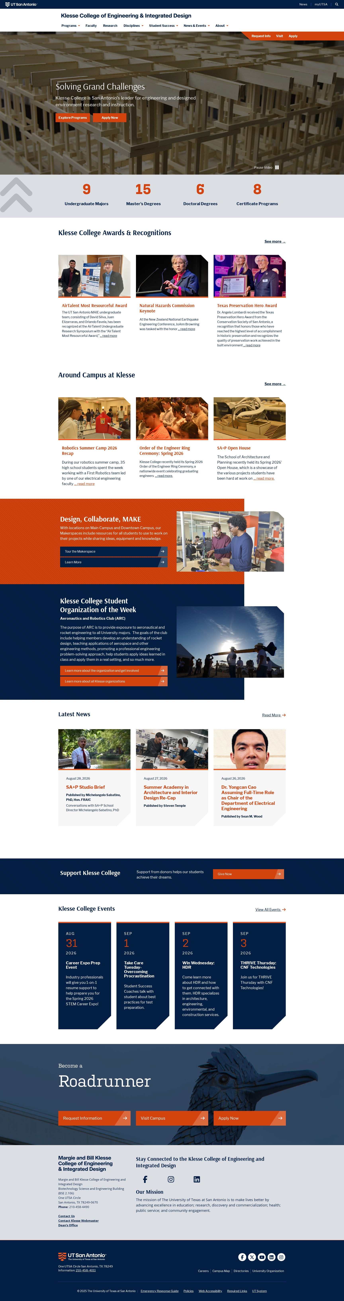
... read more (108, 336)
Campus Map (221, 1271)
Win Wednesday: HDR (198, 965)
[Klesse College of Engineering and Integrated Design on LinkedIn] (197, 1180)
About (220, 26)
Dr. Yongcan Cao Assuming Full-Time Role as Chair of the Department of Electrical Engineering (248, 797)
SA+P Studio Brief (85, 787)
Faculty (91, 26)
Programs (69, 26)
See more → (275, 241)
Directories (241, 1271)
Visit (279, 36)
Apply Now (110, 118)
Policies (189, 1291)
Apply (293, 36)
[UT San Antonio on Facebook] (242, 1257)
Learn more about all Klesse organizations (95, 681)
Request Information (82, 1118)
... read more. (164, 476)
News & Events (195, 26)
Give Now (225, 874)
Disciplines (132, 26)
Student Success (162, 26)
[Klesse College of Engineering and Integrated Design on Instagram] (171, 1180)
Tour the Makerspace (80, 551)
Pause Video (263, 167)
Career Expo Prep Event (83, 965)
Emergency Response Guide (160, 1291)
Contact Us (66, 1216)
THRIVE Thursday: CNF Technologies (258, 965)
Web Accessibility (210, 1291)
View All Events (268, 910)
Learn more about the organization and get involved (102, 671)
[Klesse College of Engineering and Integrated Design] (125, 14)
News (303, 4)
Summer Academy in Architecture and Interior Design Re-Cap (171, 792)
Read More (271, 715)
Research (110, 26)
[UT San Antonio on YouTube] (262, 1257)
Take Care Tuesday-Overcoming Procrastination (139, 969)
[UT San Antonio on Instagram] (281, 1257)
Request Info (261, 36)
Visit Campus (153, 1118)
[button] (337, 4)
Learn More (73, 562)
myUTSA (321, 4)
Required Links (237, 1291)
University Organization (268, 1271)
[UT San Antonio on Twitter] (252, 1257)
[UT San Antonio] (21, 4)
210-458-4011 (86, 1270)
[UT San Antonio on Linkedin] (272, 1257)
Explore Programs (73, 118)
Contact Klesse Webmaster (78, 1221)
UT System (259, 1291)
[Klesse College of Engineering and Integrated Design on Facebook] (146, 1180)
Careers (203, 1271)
